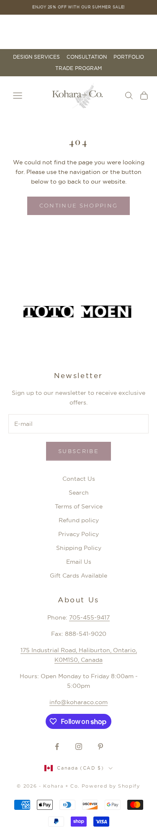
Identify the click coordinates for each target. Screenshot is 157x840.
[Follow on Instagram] (79, 746)
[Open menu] (17, 95)
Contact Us (78, 478)
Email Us (78, 561)
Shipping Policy (78, 548)
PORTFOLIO (128, 57)
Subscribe (78, 451)
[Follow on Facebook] (57, 746)
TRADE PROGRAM (78, 68)
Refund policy (79, 520)
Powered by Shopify (111, 786)
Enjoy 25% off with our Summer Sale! (78, 7)
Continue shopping (78, 205)
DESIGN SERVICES (36, 57)
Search (79, 492)
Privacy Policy (78, 534)
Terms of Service (79, 506)
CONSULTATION (87, 57)
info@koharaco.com (78, 702)
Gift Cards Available (78, 575)
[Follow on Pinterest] (100, 746)
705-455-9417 (89, 617)
